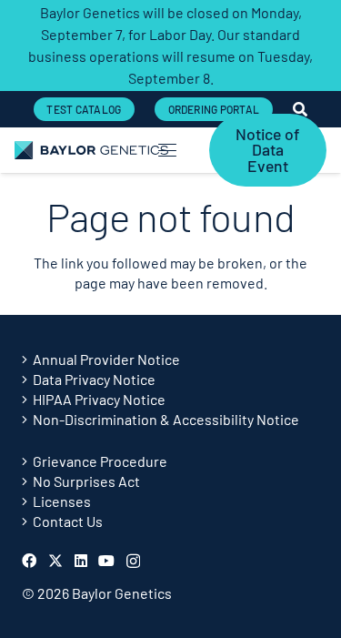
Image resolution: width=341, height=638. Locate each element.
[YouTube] (106, 560)
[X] (55, 560)
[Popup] (300, 109)
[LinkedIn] (81, 560)
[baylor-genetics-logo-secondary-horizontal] (91, 150)
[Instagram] (133, 561)
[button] (168, 150)
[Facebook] (29, 560)
